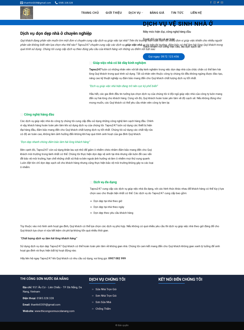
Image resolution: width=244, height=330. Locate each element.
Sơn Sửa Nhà (103, 302)
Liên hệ (196, 13)
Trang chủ (90, 13)
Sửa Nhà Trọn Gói (106, 289)
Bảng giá (157, 13)
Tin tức (177, 13)
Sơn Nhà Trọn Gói (106, 295)
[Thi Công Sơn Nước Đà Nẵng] (46, 13)
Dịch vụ (135, 13)
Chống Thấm (103, 308)
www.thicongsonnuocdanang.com (54, 311)
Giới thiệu (114, 13)
